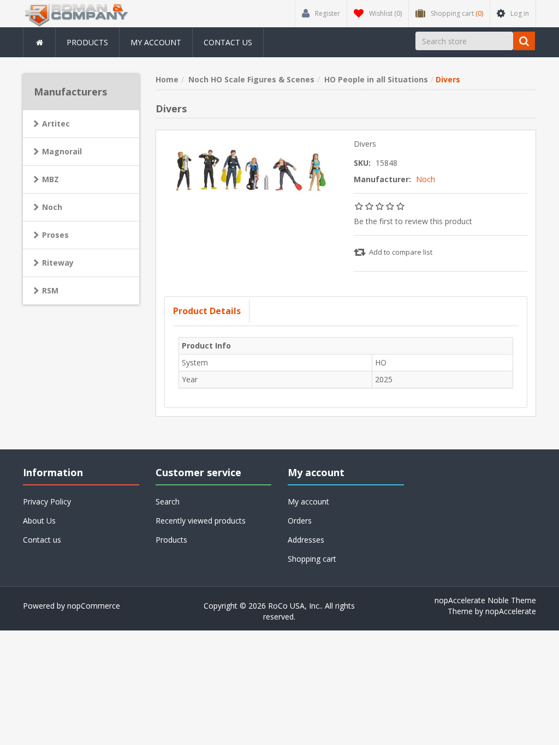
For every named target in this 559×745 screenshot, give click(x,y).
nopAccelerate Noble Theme (485, 600)
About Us (39, 520)
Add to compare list (400, 252)
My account (155, 42)
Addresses (306, 539)
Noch (425, 179)
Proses (55, 235)
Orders (300, 520)
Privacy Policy (47, 501)
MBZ (50, 179)
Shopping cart (312, 559)
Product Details (207, 311)
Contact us (228, 42)
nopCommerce (93, 605)
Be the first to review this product (413, 221)
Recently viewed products (201, 520)
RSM (50, 290)
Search (168, 501)
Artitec (56, 123)
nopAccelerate (510, 611)
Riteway (58, 262)
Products (87, 42)
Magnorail (62, 151)
